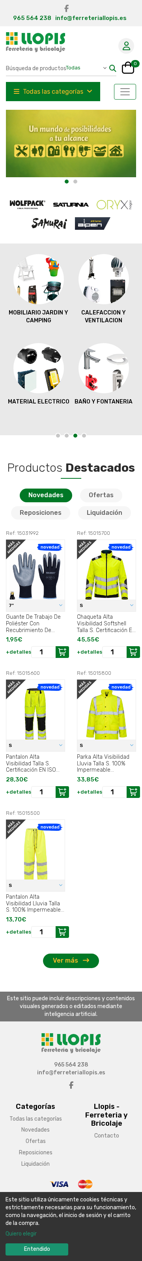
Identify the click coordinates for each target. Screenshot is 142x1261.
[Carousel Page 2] (75, 181)
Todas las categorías (53, 91)
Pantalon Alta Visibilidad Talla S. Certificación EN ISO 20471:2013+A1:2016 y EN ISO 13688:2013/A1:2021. (33, 763)
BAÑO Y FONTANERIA (104, 401)
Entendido (37, 1249)
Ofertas (101, 495)
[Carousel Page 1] (58, 435)
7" (12, 605)
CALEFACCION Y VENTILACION (103, 316)
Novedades (46, 495)
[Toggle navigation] (125, 92)
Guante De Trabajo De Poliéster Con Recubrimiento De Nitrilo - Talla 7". (33, 623)
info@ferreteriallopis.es (91, 18)
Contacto (106, 1135)
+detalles (18, 652)
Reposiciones (41, 512)
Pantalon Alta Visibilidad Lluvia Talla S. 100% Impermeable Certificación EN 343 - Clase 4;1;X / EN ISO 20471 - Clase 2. (33, 903)
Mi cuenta (126, 46)
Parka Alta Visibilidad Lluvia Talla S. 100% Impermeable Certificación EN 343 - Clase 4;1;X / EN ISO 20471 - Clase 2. (104, 763)
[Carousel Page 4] (84, 435)
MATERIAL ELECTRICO (38, 401)
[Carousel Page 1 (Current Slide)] (66, 181)
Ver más (66, 960)
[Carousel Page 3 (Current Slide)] (75, 435)
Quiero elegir (21, 1233)
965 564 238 (32, 18)
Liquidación (104, 512)
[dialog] (71, 1226)
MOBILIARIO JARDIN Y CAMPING (38, 316)
